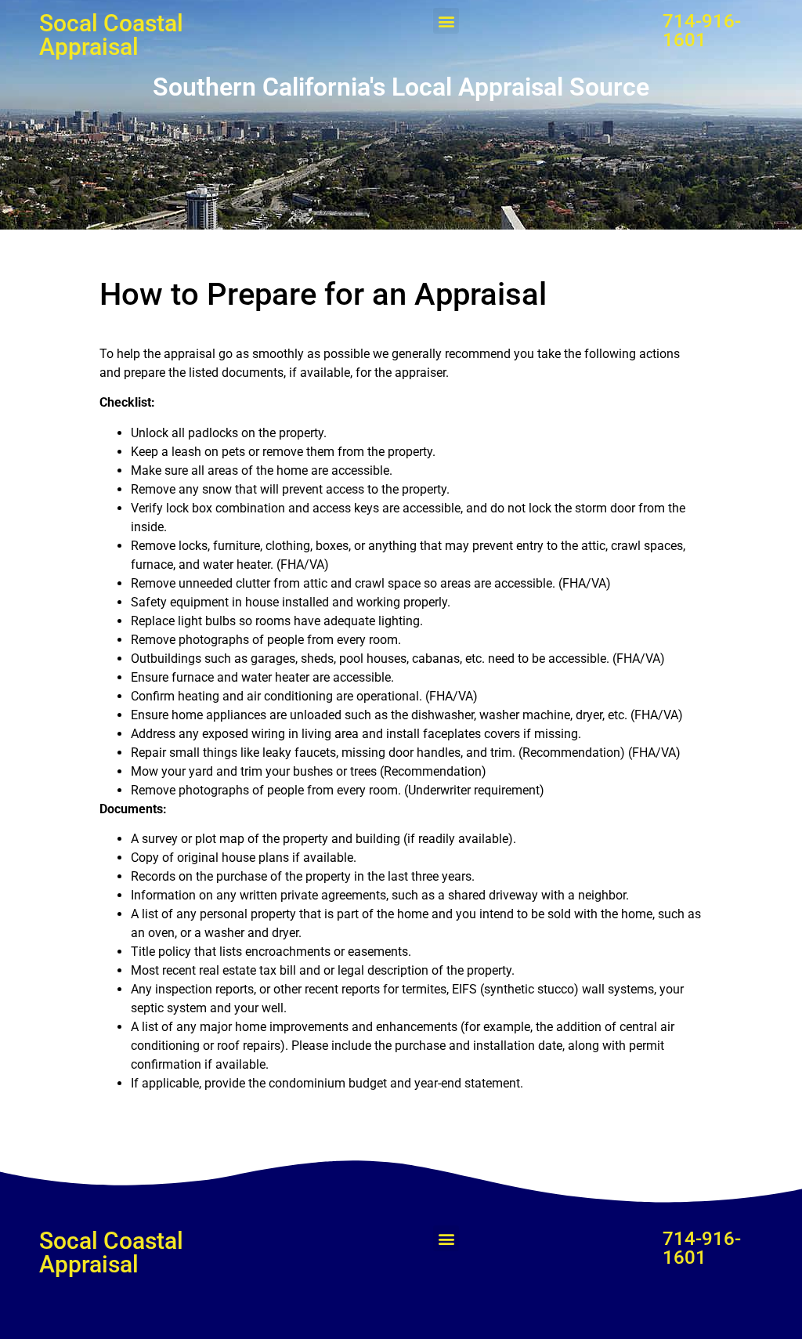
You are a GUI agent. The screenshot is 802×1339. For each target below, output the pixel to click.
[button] (446, 21)
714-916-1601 (702, 30)
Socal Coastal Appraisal (111, 34)
